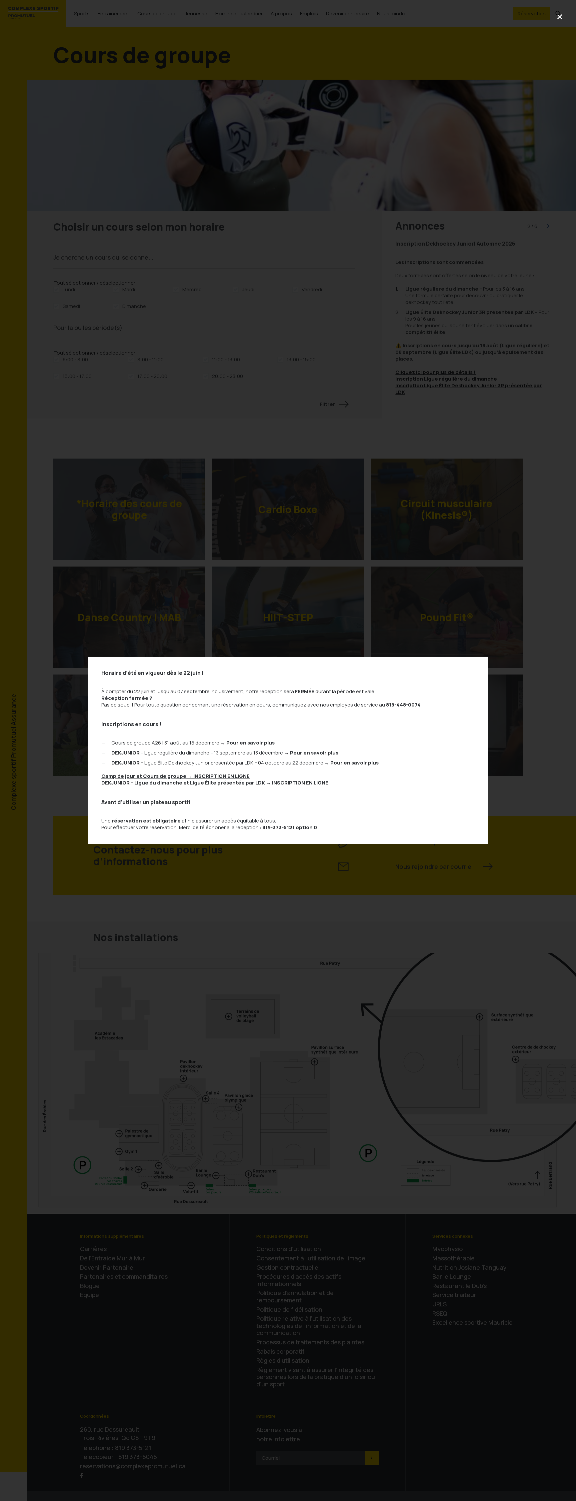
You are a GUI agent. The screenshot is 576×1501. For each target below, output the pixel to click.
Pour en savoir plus (250, 742)
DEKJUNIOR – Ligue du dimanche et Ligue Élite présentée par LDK (215, 782)
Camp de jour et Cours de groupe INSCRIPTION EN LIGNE (175, 775)
